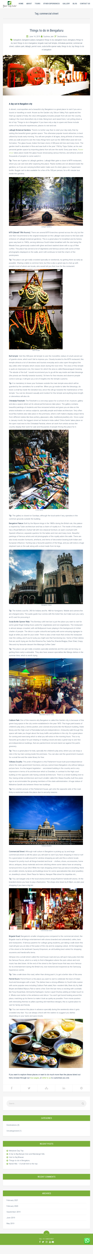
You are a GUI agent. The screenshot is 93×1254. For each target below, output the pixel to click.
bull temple (52, 43)
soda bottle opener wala (51, 46)
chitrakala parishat (65, 43)
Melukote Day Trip (16, 1151)
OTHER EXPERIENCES (51, 4)
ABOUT (29, 4)
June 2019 (11, 1218)
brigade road (43, 43)
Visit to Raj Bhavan (16, 1157)
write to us (46, 1078)
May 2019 (10, 1223)
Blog (75, 4)
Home (21, 4)
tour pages (34, 1078)
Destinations (62, 36)
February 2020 (12, 1206)
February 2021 (12, 1200)
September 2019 (13, 1212)
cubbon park (19, 46)
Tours (37, 4)
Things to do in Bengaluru (46, 30)
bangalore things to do (45, 40)
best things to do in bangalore (25, 43)
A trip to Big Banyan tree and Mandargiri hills (27, 1154)
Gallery (66, 4)
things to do (66, 46)
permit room (36, 46)
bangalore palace (28, 40)
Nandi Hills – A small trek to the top (23, 1164)
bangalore (17, 40)
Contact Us (85, 4)
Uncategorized (13, 1131)
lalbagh (28, 46)
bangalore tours (61, 40)
